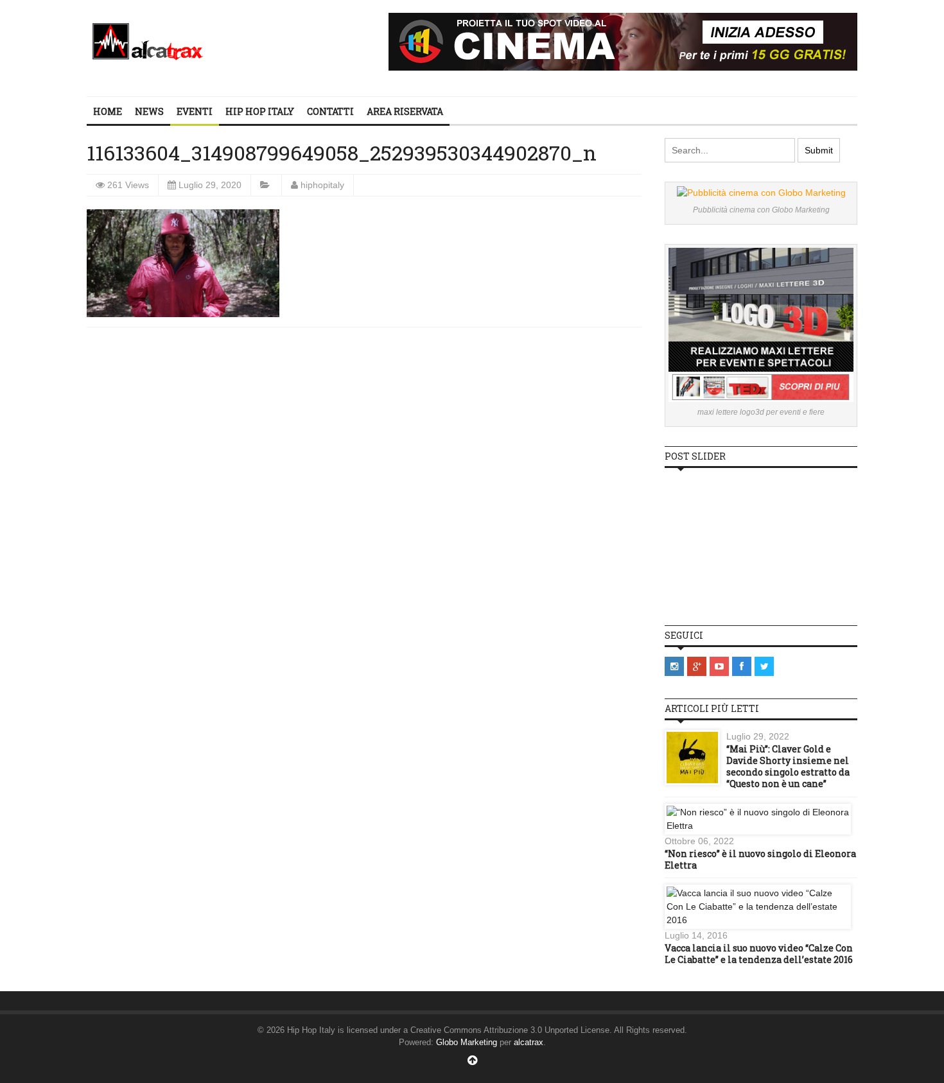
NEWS (149, 111)
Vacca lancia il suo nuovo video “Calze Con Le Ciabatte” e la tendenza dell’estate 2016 (759, 954)
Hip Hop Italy (259, 111)
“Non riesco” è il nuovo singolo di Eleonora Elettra (760, 859)
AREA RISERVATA (405, 111)
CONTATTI (330, 111)
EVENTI (195, 111)
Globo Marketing (466, 1042)
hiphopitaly (322, 185)
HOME (107, 111)
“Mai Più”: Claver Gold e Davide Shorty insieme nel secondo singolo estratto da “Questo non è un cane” (788, 766)
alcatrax (528, 1042)
